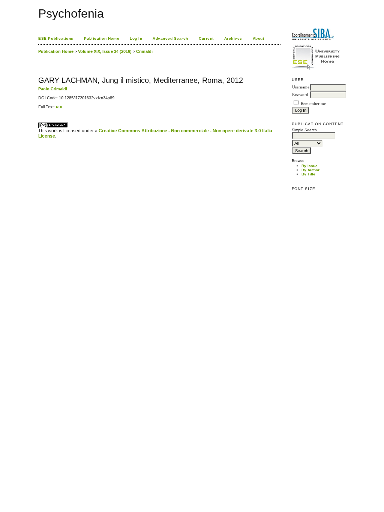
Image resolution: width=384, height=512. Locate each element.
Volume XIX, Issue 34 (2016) (105, 51)
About (258, 38)
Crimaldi (144, 51)
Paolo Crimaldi (52, 89)
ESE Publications (55, 38)
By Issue (310, 166)
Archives (233, 38)
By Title (308, 174)
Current (206, 38)
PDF (59, 107)
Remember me (313, 104)
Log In (136, 38)
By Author (311, 170)
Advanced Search (170, 38)
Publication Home (101, 38)
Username (300, 87)
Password (300, 95)
